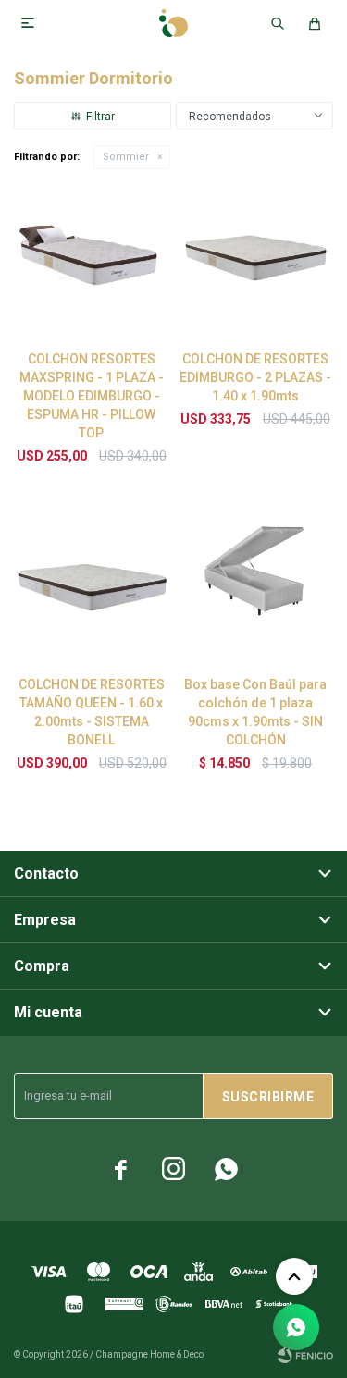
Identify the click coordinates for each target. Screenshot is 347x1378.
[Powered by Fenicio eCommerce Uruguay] (305, 1355)
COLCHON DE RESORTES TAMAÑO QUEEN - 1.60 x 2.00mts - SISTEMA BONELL (92, 712)
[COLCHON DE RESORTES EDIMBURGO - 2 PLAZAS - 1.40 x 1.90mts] (256, 258)
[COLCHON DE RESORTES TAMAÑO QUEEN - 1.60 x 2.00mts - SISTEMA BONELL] (91, 584)
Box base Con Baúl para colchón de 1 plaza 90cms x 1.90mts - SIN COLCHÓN (255, 712)
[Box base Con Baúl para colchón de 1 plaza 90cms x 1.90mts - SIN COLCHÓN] (256, 584)
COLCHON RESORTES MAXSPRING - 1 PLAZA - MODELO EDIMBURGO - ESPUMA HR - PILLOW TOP (91, 395)
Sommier (126, 157)
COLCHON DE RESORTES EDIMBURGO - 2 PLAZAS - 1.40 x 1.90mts (255, 377)
